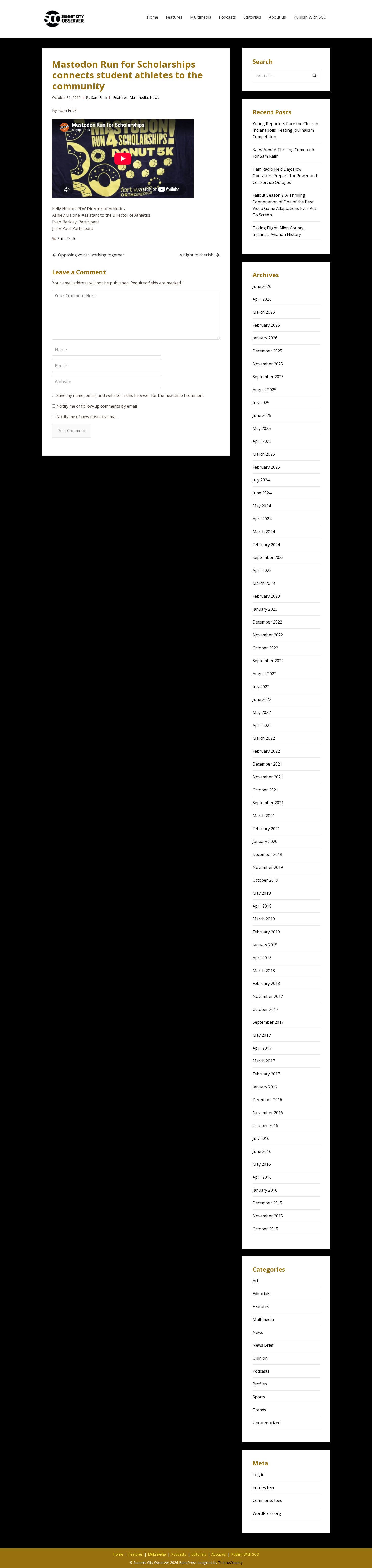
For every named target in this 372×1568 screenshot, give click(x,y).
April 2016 (262, 1177)
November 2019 (268, 867)
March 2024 (264, 531)
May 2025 (262, 428)
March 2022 (264, 738)
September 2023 (268, 557)
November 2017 (268, 996)
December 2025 (267, 351)
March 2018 (264, 970)
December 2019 (267, 854)
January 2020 (265, 841)
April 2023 (262, 570)
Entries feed (264, 1487)
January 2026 (265, 338)
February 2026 (266, 325)
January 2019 (265, 945)
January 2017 (265, 1087)
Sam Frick (99, 97)
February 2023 (266, 596)
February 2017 (266, 1074)
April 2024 (262, 518)
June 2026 (262, 286)
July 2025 (261, 402)
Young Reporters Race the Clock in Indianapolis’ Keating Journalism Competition (285, 130)
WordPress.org (267, 1513)
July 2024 (261, 480)
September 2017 (268, 1022)
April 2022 (262, 725)
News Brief (263, 1345)
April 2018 (262, 957)
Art (255, 1280)
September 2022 (268, 661)
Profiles (260, 1384)
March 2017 (264, 1061)
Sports (259, 1397)
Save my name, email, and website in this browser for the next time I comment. (130, 395)
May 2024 (262, 506)
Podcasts (227, 17)
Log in (258, 1474)
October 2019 (265, 880)
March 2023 (264, 583)
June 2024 (262, 493)
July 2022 (261, 686)
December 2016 (267, 1099)
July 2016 (261, 1138)
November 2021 (268, 777)
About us (277, 17)
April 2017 (262, 1048)
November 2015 (268, 1216)
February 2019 (266, 932)
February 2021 (266, 828)
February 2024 (266, 544)
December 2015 (267, 1203)
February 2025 (266, 467)
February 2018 (266, 983)
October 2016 (265, 1125)
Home (152, 17)
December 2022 (267, 622)
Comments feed (267, 1500)
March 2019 (264, 919)
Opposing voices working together (91, 255)
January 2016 (265, 1190)
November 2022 (268, 635)
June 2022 (262, 699)
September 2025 (268, 376)
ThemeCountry (230, 1562)
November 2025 (268, 364)
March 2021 (264, 815)
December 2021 (267, 764)
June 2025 (262, 415)
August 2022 (264, 673)
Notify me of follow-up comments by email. (97, 406)
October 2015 (265, 1229)
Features (174, 17)
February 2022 (266, 751)
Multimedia (200, 17)
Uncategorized (266, 1422)
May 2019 (262, 893)
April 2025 (262, 441)
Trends (259, 1410)
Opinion (260, 1358)
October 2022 (265, 648)
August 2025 (264, 389)
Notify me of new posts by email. (87, 416)
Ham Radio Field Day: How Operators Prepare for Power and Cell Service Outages (285, 175)
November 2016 (268, 1112)
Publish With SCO (310, 17)
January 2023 (265, 609)
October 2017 (265, 1009)
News (154, 97)
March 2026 (264, 312)
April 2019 (262, 906)
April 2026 (262, 299)
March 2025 (264, 454)
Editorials (252, 17)
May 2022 (262, 712)
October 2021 (265, 790)
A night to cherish (196, 255)
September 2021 (268, 803)
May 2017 (262, 1035)
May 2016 (262, 1164)
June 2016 (262, 1151)
